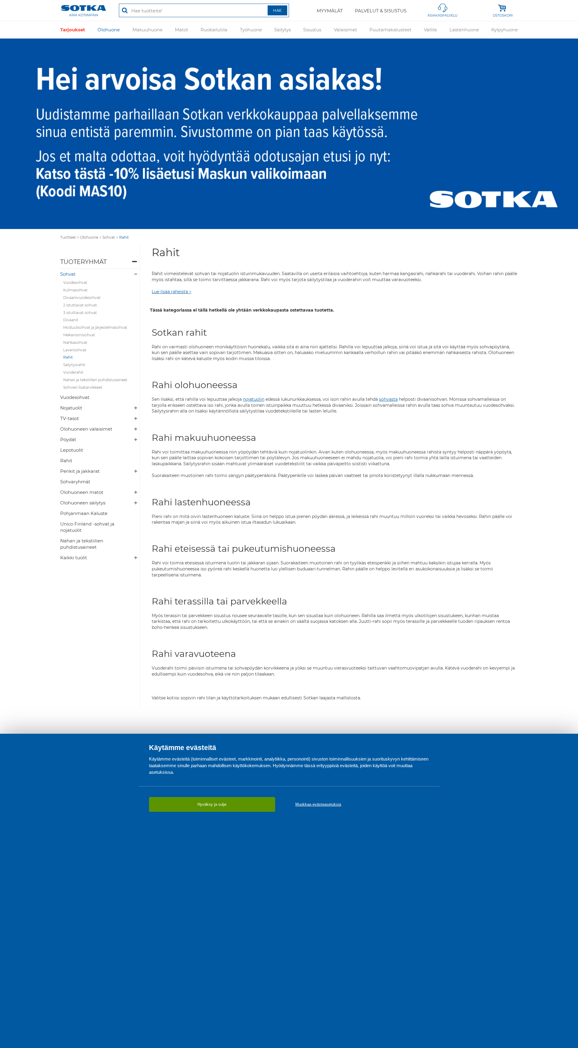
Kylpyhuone (504, 30)
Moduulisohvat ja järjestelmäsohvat (95, 327)
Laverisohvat (74, 350)
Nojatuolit (71, 408)
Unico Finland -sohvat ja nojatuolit (87, 527)
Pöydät (68, 439)
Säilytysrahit (74, 364)
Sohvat (108, 237)
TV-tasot (69, 418)
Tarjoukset (72, 30)
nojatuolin (253, 399)
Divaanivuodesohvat (82, 297)
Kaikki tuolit (73, 557)
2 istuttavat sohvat (80, 305)
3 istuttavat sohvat (80, 312)
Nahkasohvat (75, 342)
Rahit (124, 237)
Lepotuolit (71, 450)
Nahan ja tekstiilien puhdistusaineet (95, 380)
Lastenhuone (464, 30)
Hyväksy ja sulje (211, 804)
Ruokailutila (213, 30)
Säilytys (282, 30)
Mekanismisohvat (79, 335)
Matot (181, 30)
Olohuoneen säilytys (82, 503)
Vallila (430, 30)
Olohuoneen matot (81, 492)
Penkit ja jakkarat (80, 471)
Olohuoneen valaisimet (86, 429)
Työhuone (251, 30)
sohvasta (388, 399)
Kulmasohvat (75, 290)
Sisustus (312, 30)
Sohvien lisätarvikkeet (82, 387)
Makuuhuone (147, 30)
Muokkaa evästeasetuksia (318, 804)
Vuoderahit (73, 372)
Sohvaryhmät (75, 482)
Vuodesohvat (75, 282)
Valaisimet (345, 30)
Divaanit (70, 320)
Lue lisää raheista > (171, 291)
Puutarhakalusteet (390, 30)
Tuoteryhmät (83, 261)
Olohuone (109, 30)
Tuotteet (68, 237)
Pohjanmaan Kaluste (83, 513)
